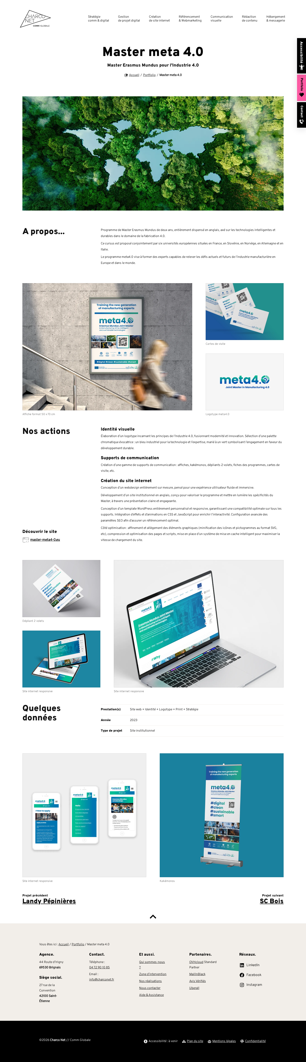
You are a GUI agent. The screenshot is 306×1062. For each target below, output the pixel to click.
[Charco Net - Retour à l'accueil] (35, 19)
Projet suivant (272, 899)
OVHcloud (196, 962)
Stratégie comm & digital (98, 19)
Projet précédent (49, 899)
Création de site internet (159, 19)
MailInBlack (197, 974)
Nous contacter (149, 988)
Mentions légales (224, 1041)
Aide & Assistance (151, 995)
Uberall (194, 988)
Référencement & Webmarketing (190, 19)
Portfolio (149, 75)
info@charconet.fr (101, 980)
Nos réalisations (150, 981)
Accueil (134, 75)
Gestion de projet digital (129, 19)
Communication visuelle (222, 19)
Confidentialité (255, 1041)
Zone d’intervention (152, 974)
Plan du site (195, 1041)
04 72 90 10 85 (99, 967)
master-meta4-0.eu (45, 540)
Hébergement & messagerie (275, 19)
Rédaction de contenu (249, 19)
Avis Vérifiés (197, 981)
